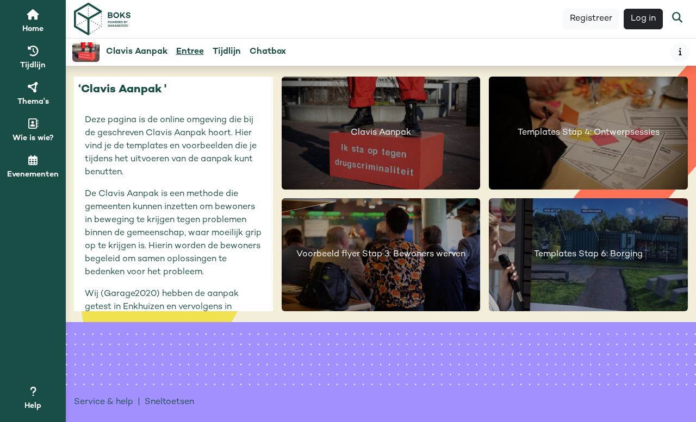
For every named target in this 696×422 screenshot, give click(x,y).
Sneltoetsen (169, 402)
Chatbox (268, 51)
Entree (190, 51)
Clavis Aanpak (136, 51)
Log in (643, 18)
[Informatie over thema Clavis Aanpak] (679, 52)
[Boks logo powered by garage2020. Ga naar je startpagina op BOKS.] (102, 19)
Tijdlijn (228, 55)
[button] (677, 19)
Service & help (103, 402)
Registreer (591, 18)
